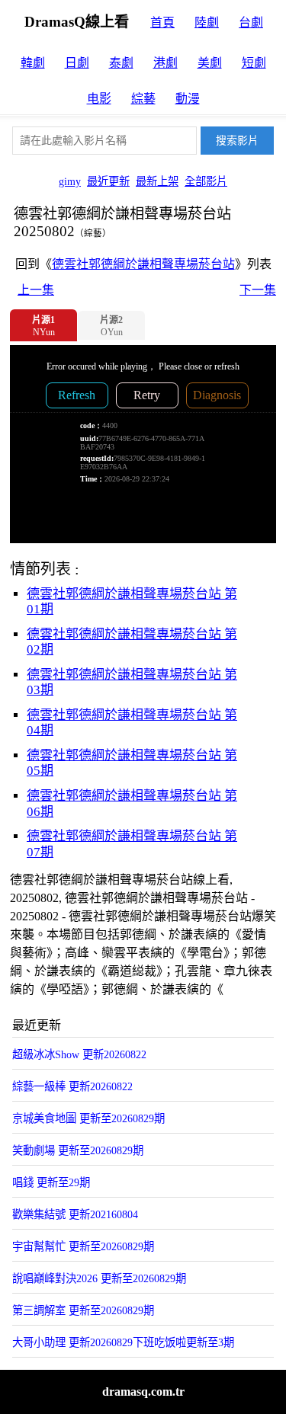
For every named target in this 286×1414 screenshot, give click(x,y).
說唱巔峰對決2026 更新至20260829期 (99, 1278)
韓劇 (33, 62)
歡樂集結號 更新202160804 (75, 1214)
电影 (99, 98)
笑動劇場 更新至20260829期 (77, 1150)
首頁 (162, 22)
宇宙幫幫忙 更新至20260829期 (83, 1246)
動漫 (187, 98)
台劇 (251, 22)
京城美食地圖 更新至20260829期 (88, 1118)
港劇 (165, 62)
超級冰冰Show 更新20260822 (79, 1054)
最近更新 (108, 181)
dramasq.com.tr (143, 1391)
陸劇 (206, 22)
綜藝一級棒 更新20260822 (72, 1086)
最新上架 (157, 181)
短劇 (254, 62)
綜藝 (143, 98)
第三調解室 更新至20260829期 (83, 1310)
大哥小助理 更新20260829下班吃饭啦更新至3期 (123, 1342)
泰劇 (121, 62)
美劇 (210, 62)
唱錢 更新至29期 (51, 1182)
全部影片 (206, 181)
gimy (70, 181)
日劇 (77, 62)
